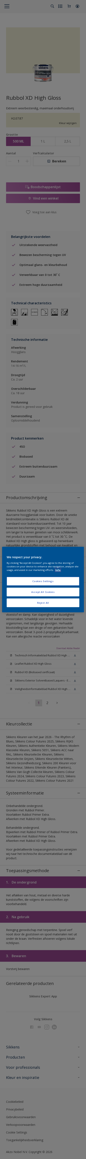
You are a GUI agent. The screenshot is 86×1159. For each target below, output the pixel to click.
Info (58, 570)
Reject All (43, 602)
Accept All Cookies (42, 592)
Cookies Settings (42, 581)
